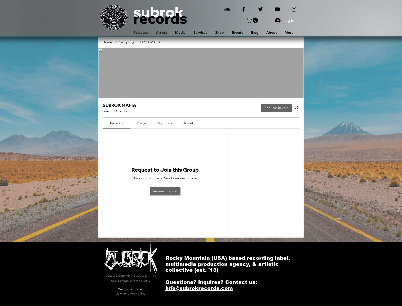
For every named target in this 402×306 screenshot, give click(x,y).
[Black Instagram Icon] (294, 9)
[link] (116, 123)
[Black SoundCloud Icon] (227, 9)
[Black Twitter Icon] (260, 9)
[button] (252, 20)
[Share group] (296, 107)
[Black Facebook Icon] (244, 9)
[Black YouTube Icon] (277, 9)
